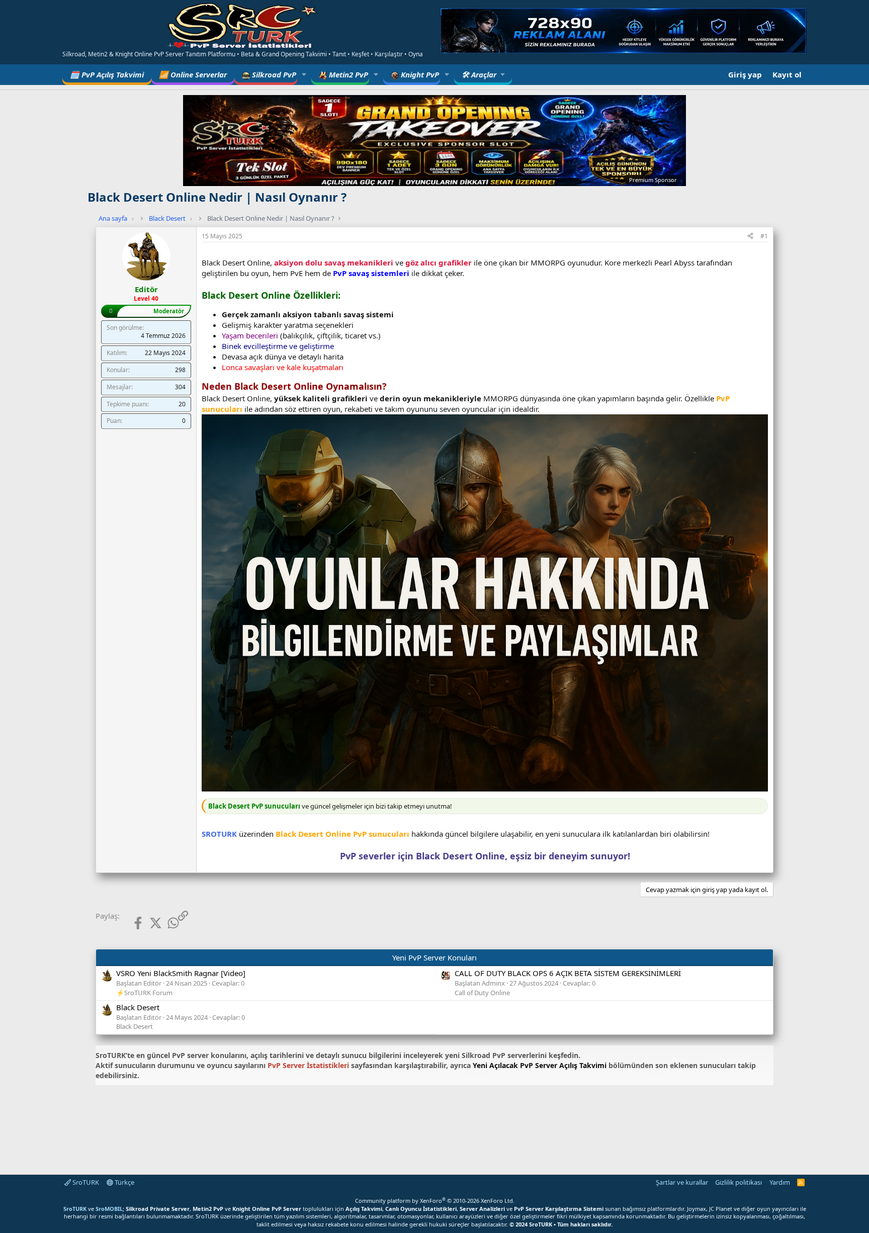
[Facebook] (130, 923)
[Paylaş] (750, 236)
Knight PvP (419, 74)
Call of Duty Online (482, 992)
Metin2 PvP (347, 74)
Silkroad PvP (273, 74)
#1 (764, 236)
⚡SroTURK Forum (144, 992)
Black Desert (167, 218)
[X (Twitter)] (147, 923)
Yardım (779, 1182)
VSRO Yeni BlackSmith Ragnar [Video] (180, 973)
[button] (304, 74)
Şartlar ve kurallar (682, 1182)
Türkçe (123, 1182)
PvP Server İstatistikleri (308, 1065)
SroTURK (85, 1182)
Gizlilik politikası (738, 1182)
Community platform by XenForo (434, 1200)
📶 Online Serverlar (193, 74)
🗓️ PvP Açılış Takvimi (107, 74)
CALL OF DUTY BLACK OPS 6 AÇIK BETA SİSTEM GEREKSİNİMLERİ (568, 973)
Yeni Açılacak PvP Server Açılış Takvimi (539, 1065)
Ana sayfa (113, 218)
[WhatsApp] (165, 923)
